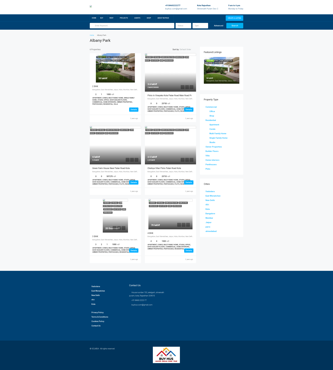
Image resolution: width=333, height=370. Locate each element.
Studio (212, 142)
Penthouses (211, 164)
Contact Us (96, 326)
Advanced (218, 25)
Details (134, 109)
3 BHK (95, 236)
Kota (208, 209)
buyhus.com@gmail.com (176, 9)
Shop (149, 18)
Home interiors (212, 160)
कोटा (207, 205)
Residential (211, 120)
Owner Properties (214, 147)
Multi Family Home (217, 133)
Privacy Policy (97, 312)
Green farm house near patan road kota (111, 168)
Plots (208, 169)
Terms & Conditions (99, 317)
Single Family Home (218, 138)
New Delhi (210, 200)
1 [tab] (223, 86)
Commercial (211, 107)
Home (94, 18)
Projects (124, 18)
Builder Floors (212, 151)
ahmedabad (211, 231)
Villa (208, 155)
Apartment (214, 125)
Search (235, 25)
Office (212, 111)
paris (208, 227)
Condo (212, 129)
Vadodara (210, 191)
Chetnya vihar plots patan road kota (164, 168)
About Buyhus (163, 18)
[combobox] (183, 25)
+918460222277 (172, 5)
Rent (111, 18)
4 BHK (150, 233)
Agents (137, 18)
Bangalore (210, 213)
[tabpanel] (221, 70)
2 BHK (95, 86)
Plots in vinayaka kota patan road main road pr (170, 95)
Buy (101, 18)
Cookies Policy (97, 321)
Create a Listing (234, 18)
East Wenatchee (213, 196)
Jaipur (209, 222)
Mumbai (209, 218)
